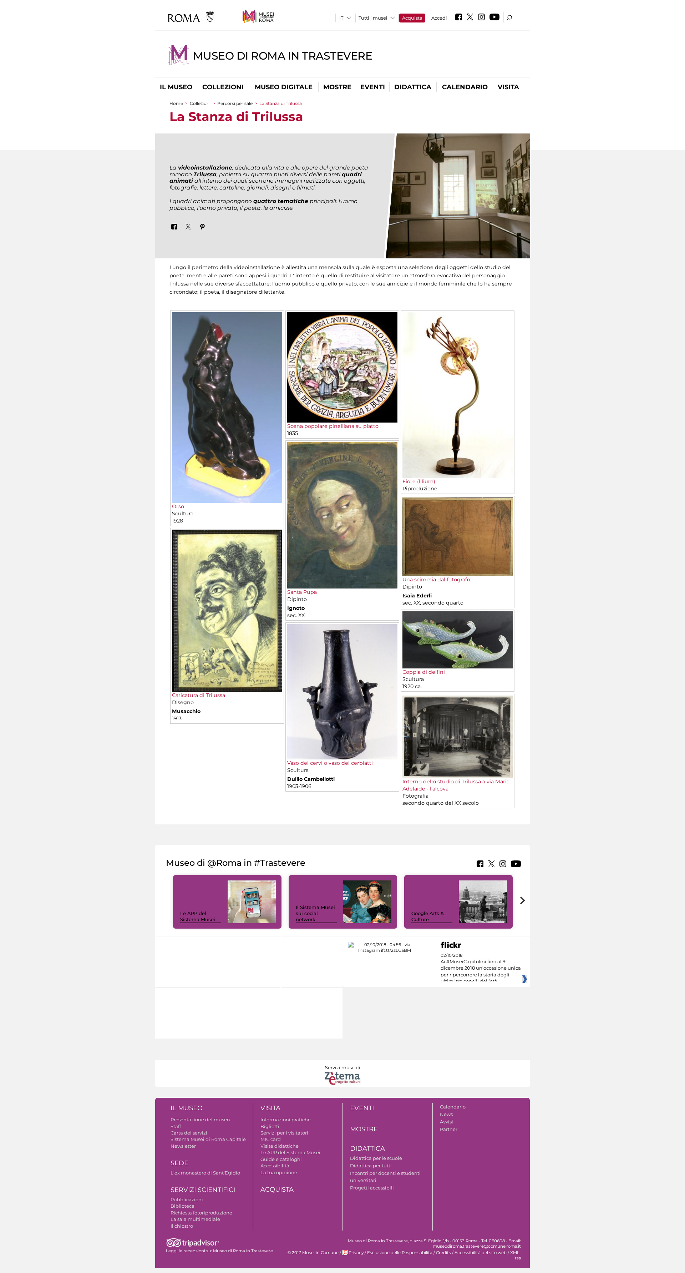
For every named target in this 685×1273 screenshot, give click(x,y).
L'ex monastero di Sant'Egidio (205, 1173)
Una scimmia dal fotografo (436, 579)
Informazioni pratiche (285, 1119)
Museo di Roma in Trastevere (282, 55)
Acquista (412, 18)
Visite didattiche (279, 1146)
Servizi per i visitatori (284, 1133)
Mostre (337, 87)
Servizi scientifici (203, 1190)
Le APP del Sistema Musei (197, 916)
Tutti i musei (373, 18)
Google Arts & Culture (427, 916)
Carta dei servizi (189, 1133)
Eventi (372, 87)
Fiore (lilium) (418, 481)
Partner (448, 1129)
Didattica (412, 87)
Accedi (439, 18)
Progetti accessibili (372, 1188)
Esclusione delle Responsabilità (399, 1252)
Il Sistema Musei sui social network (315, 913)
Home (176, 103)
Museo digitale (284, 87)
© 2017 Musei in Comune (313, 1252)
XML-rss (515, 1255)
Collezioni (223, 87)
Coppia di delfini (423, 672)
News (446, 1114)
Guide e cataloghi (281, 1159)
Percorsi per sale (235, 103)
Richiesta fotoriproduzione (201, 1213)
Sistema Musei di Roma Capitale (208, 1139)
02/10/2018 (481, 968)
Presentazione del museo (200, 1119)
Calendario (465, 87)
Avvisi (446, 1122)
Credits (443, 1252)
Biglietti (269, 1126)
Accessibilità (274, 1165)
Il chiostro (182, 1226)
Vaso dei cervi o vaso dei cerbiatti (330, 763)
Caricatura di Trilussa (198, 695)
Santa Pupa (302, 592)
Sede (179, 1163)
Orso (178, 506)
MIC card (270, 1139)
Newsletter (183, 1146)
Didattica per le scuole (376, 1158)
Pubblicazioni (187, 1199)
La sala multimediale (195, 1219)
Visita (508, 87)
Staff (176, 1126)
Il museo (176, 87)
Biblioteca (182, 1206)
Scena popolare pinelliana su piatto (333, 426)
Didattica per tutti (371, 1165)
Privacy (356, 1252)
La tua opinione (278, 1172)
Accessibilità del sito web (481, 1252)
